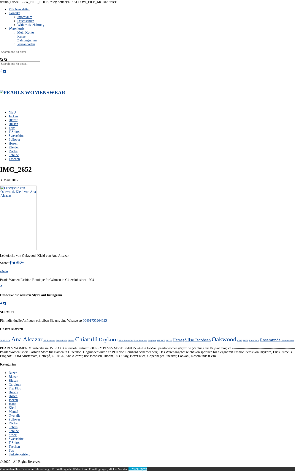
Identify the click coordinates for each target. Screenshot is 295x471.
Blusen (13, 124)
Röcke (13, 151)
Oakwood (224, 339)
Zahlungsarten (27, 40)
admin (4, 271)
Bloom (71, 340)
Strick (13, 435)
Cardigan (15, 384)
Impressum (24, 17)
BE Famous (49, 340)
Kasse (21, 36)
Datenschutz (25, 21)
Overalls (14, 415)
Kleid (12, 408)
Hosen (13, 143)
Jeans (12, 404)
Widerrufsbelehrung (30, 25)
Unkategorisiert (19, 454)
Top (11, 450)
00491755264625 (95, 320)
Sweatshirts (16, 135)
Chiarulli (86, 339)
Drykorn (108, 339)
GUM (169, 340)
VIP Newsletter (19, 9)
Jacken (13, 116)
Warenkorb (16, 28)
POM (245, 340)
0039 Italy (5, 340)
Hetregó (180, 339)
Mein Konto (25, 32)
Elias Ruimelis (126, 340)
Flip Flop (15, 388)
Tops (12, 128)
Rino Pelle (254, 340)
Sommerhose (287, 340)
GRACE (161, 340)
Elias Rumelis (140, 340)
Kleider (14, 147)
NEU (12, 112)
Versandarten (26, 44)
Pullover (14, 139)
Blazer (13, 120)
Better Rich (61, 340)
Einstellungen (137, 469)
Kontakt (14, 13)
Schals (13, 427)
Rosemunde (270, 339)
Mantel (13, 411)
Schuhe (14, 155)
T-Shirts (14, 132)
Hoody (13, 392)
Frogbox (152, 340)
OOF (239, 340)
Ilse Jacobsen (199, 339)
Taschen (14, 159)
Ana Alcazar (27, 339)
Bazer (13, 373)
